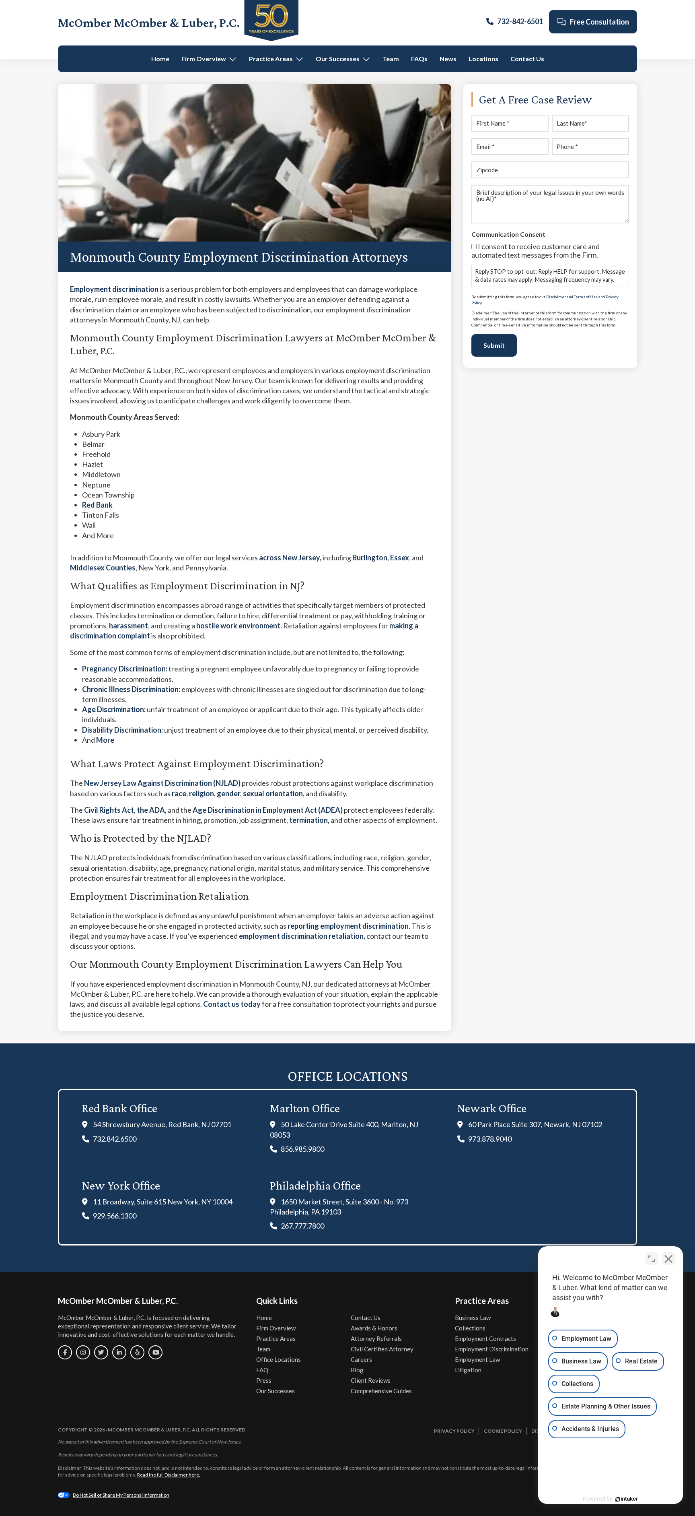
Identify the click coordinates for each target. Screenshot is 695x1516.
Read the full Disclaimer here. (168, 1475)
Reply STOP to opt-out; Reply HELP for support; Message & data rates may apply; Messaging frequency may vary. (550, 275)
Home (160, 58)
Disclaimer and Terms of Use (572, 297)
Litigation (468, 1369)
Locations (483, 58)
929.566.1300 (114, 1215)
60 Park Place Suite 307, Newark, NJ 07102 (535, 1124)
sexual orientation (273, 793)
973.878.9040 (490, 1138)
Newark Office (491, 1108)
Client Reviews (371, 1380)
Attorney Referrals (376, 1338)
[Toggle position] (651, 1258)
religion (201, 793)
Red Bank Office (119, 1108)
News (448, 58)
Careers (361, 1359)
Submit (494, 345)
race (179, 793)
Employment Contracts (485, 1338)
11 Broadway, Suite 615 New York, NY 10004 (162, 1201)
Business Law (473, 1317)
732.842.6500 (114, 1138)
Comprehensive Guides (381, 1390)
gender (228, 793)
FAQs (419, 58)
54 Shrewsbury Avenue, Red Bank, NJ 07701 (162, 1124)
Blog (357, 1369)
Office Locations (278, 1359)
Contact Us (527, 58)
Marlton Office (305, 1108)
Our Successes (338, 58)
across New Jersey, (290, 557)
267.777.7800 (302, 1225)
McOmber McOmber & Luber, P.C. (149, 22)
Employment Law (477, 1359)
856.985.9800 (302, 1148)
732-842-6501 (520, 21)
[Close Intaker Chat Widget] (668, 1258)
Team (390, 58)
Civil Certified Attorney (382, 1349)
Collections (470, 1328)
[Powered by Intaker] (627, 1499)
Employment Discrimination (491, 1349)
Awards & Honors (374, 1328)
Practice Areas (271, 58)
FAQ (262, 1369)
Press (263, 1380)
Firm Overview (203, 58)
